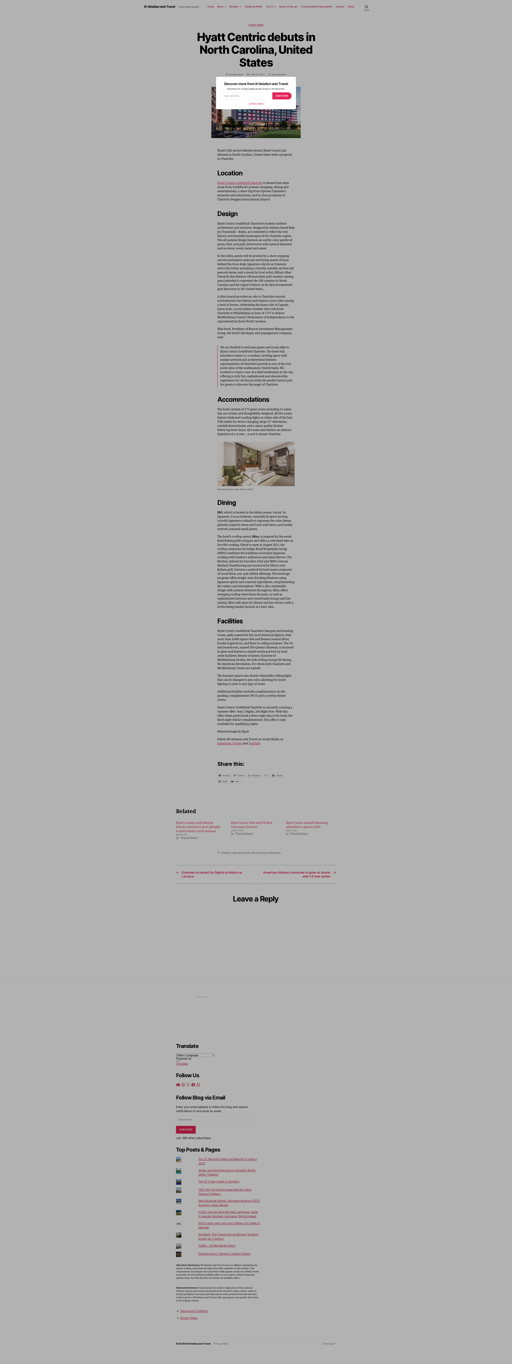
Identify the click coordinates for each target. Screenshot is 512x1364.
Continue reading (256, 103)
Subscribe (282, 95)
